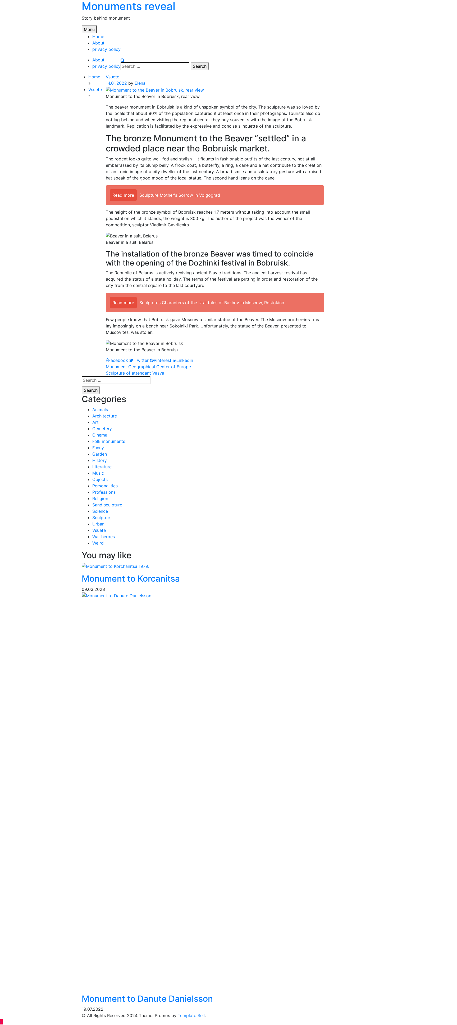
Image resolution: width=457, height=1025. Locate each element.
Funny (98, 447)
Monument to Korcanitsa (131, 578)
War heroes (103, 536)
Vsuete (112, 76)
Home (98, 36)
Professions (104, 492)
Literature (102, 466)
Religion (100, 498)
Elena (140, 83)
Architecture (104, 416)
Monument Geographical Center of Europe (148, 366)
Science (100, 511)
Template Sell (191, 1015)
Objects (100, 479)
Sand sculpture (107, 504)
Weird (98, 543)
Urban (98, 524)
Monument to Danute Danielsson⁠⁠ (147, 998)
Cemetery (102, 428)
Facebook (118, 360)
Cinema (99, 435)
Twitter (141, 360)
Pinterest (162, 360)
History (99, 460)
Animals (100, 409)
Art (95, 422)
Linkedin (184, 360)
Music (98, 473)
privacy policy (106, 49)
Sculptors (101, 517)
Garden (99, 454)
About (98, 43)
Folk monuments (108, 441)
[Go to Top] (1, 1021)
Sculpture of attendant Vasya (135, 373)
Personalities (105, 485)
